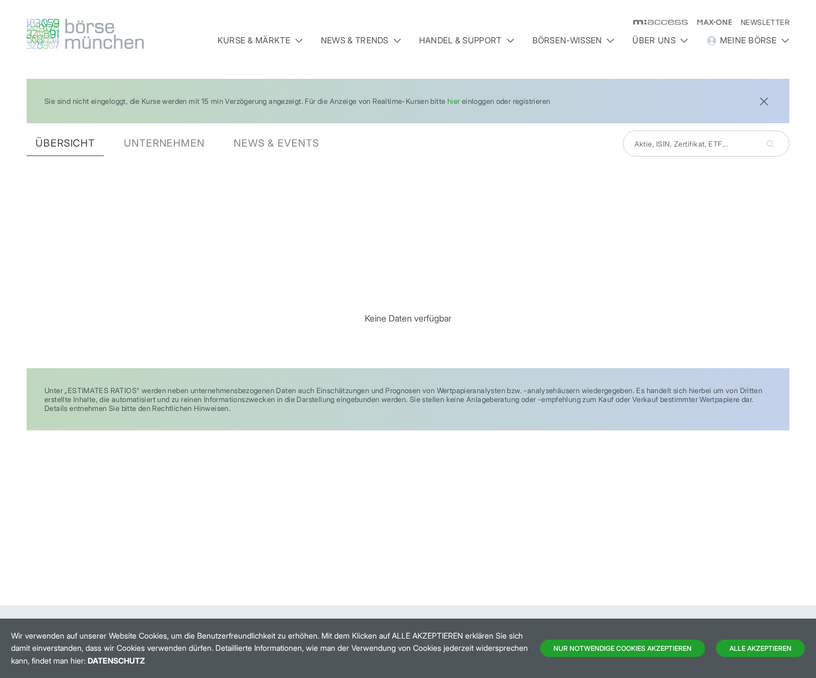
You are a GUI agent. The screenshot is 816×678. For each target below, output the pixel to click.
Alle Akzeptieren (760, 648)
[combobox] (706, 143)
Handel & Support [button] (460, 40)
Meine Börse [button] (748, 40)
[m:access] (656, 22)
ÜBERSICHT (65, 143)
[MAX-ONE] (710, 22)
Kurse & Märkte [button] (254, 40)
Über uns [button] (653, 40)
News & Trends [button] (355, 40)
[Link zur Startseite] (117, 34)
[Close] (764, 100)
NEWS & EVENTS (276, 143)
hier (453, 101)
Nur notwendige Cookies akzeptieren (622, 648)
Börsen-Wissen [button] (567, 40)
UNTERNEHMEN (164, 143)
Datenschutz (116, 660)
